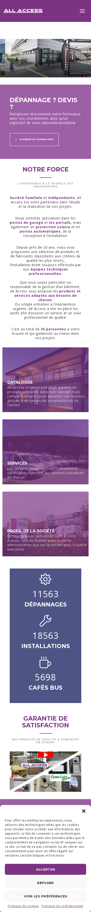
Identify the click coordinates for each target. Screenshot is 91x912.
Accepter (45, 869)
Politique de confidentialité (62, 906)
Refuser (45, 883)
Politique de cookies (23, 906)
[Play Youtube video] (45, 755)
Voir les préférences (45, 896)
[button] (83, 811)
